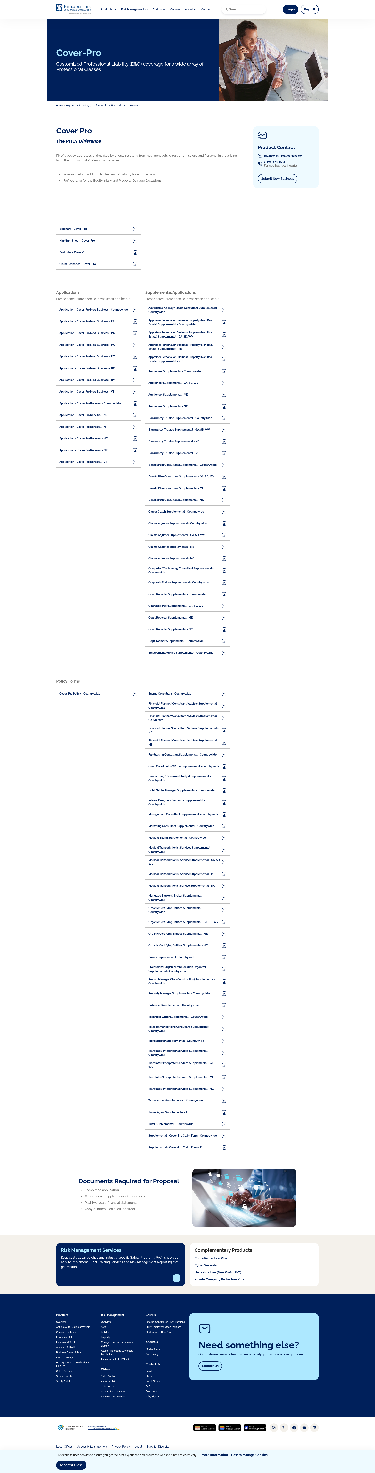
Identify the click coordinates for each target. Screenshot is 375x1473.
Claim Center (108, 1376)
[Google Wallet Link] (229, 1427)
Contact (206, 9)
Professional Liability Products (109, 105)
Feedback (151, 1391)
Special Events (64, 1376)
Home (59, 105)
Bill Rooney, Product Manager (283, 155)
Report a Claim (109, 1381)
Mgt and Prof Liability (77, 105)
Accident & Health (66, 1347)
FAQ (148, 1386)
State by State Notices (113, 1396)
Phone (149, 1376)
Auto (103, 1327)
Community (152, 1354)
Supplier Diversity (158, 1446)
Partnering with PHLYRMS (115, 1359)
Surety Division (64, 1381)
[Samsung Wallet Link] (255, 1427)
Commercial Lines (66, 1332)
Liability (105, 1332)
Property (105, 1337)
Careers (175, 9)
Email (149, 1371)
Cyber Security (206, 1265)
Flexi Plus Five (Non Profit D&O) (218, 1272)
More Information (215, 1455)
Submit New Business (279, 178)
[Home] (73, 9)
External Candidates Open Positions (165, 1322)
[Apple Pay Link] (204, 1427)
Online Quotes (64, 1371)
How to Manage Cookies (249, 1455)
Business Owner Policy (68, 1352)
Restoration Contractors (114, 1391)
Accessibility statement (92, 1446)
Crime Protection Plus (211, 1258)
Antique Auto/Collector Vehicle (73, 1327)
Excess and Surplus (66, 1342)
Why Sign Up (153, 1396)
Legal (138, 1446)
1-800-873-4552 (274, 161)
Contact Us (210, 1366)
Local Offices (153, 1381)
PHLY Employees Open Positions (163, 1327)
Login (292, 9)
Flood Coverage (64, 1357)
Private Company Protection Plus (219, 1279)
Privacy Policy (121, 1446)
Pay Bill (309, 9)
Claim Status (108, 1386)
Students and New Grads (159, 1332)
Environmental (64, 1337)
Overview (61, 1322)
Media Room (153, 1349)
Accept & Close (71, 1465)
